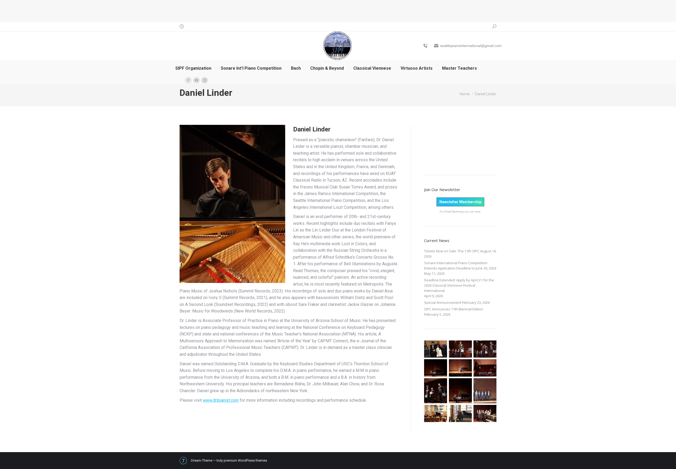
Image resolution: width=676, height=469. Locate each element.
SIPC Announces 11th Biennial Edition (453, 309)
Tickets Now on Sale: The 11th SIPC (451, 251)
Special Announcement (442, 302)
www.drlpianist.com (221, 400)
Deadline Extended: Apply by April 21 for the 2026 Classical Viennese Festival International (459, 285)
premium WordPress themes (245, 460)
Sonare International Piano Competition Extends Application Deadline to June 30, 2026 (460, 265)
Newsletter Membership (460, 202)
